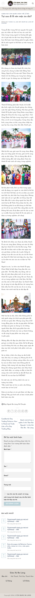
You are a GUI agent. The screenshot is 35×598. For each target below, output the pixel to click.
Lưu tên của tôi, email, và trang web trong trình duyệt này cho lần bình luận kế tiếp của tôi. (17, 497)
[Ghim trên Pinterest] (22, 411)
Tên (5, 466)
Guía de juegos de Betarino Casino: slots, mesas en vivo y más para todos (19, 546)
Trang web (7, 485)
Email (6, 475)
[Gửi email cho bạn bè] (19, 411)
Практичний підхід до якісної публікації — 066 (17, 520)
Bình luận (7, 449)
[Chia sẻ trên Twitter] (15, 411)
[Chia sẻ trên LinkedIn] (26, 411)
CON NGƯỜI (13, 13)
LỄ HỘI (27, 13)
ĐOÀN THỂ (21, 13)
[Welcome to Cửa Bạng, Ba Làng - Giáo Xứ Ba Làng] (17, 3)
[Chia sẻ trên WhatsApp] (8, 411)
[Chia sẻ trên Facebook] (12, 411)
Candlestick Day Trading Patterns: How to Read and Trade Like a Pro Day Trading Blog (9, 424)
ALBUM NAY (5, 13)
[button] (3, 3)
